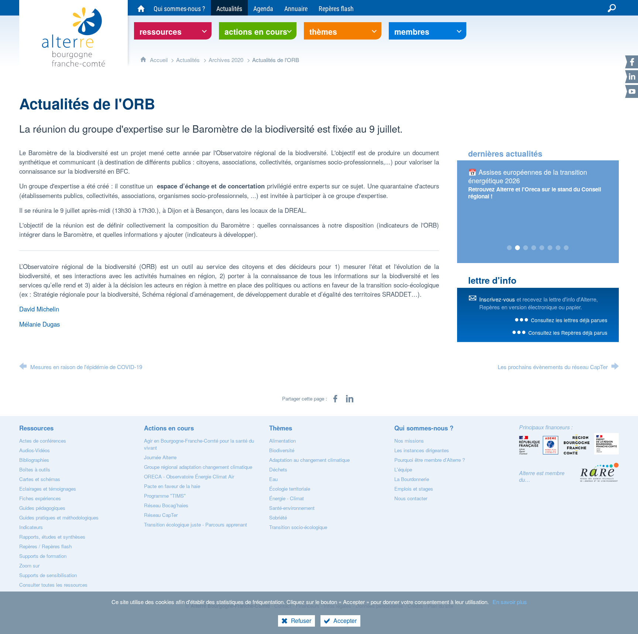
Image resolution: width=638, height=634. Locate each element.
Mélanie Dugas (39, 324)
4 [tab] (534, 248)
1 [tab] (509, 248)
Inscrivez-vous (497, 299)
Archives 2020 (226, 60)
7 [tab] (558, 248)
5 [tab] (542, 248)
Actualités (188, 60)
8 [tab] (566, 248)
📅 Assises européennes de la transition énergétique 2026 (527, 176)
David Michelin (39, 308)
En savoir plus (510, 602)
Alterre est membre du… (542, 476)
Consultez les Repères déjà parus (567, 332)
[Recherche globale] (612, 8)
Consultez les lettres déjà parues (569, 320)
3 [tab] (525, 248)
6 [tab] (550, 248)
